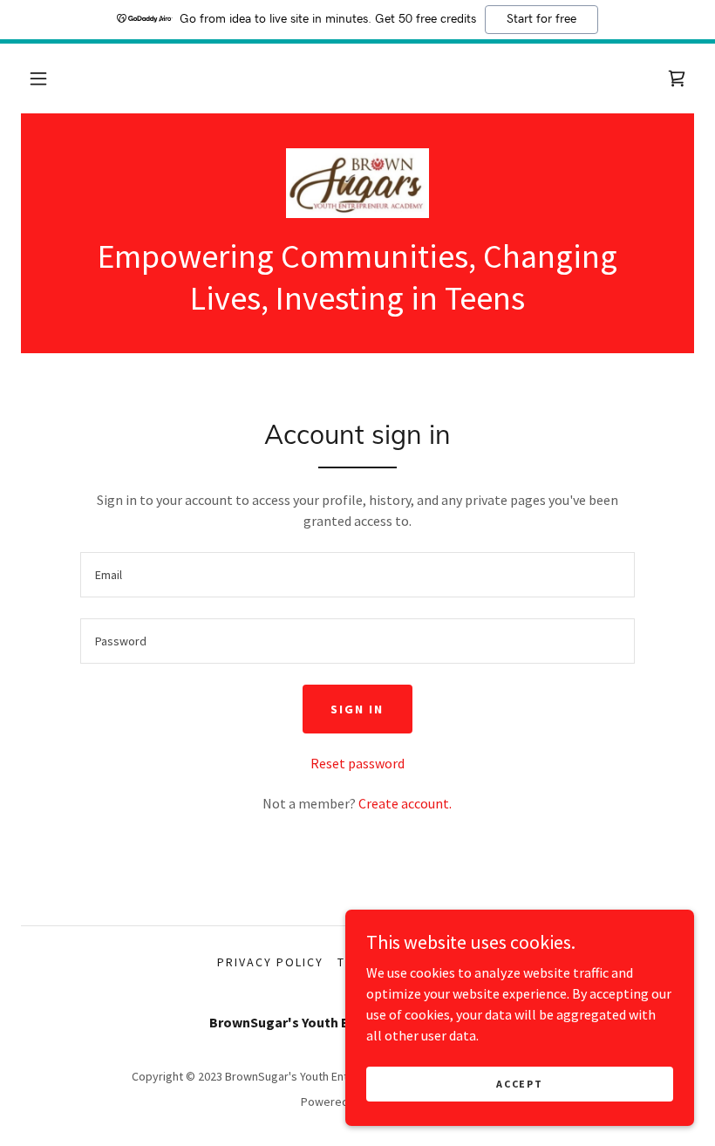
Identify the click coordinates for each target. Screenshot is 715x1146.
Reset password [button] (357, 763)
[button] (38, 78)
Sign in (357, 709)
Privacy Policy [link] (270, 962)
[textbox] (357, 574)
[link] (676, 78)
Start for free (541, 19)
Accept (519, 1083)
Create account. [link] (405, 803)
